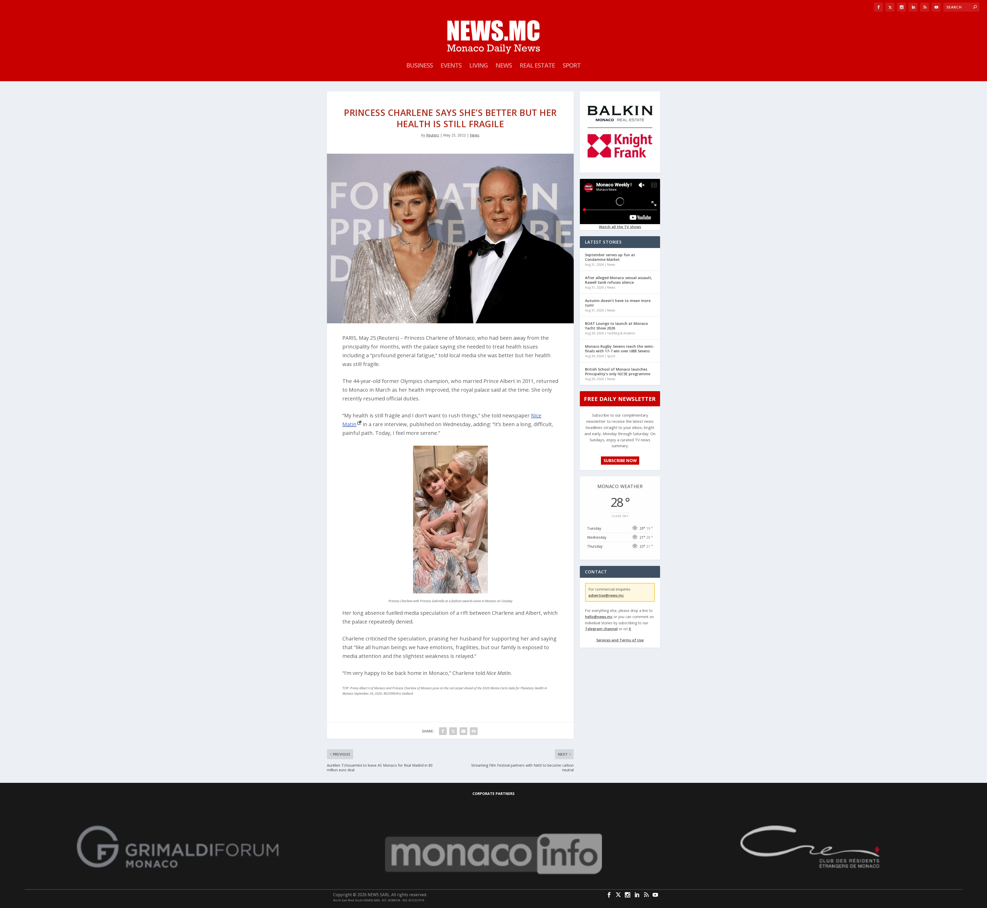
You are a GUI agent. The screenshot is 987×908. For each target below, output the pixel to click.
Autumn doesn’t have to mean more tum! (618, 303)
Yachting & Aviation (621, 333)
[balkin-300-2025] (620, 168)
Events (451, 66)
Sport (572, 66)
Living (478, 66)
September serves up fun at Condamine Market (610, 257)
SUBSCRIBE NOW (620, 460)
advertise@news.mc (606, 595)
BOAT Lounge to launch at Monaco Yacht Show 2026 (616, 326)
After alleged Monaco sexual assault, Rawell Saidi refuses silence (618, 280)
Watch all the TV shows (620, 226)
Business (419, 66)
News (504, 66)
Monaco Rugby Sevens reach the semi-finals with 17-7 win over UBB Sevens (619, 348)
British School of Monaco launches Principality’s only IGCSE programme (617, 371)
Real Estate (537, 66)
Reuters (432, 135)
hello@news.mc (599, 616)
